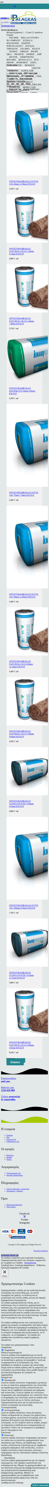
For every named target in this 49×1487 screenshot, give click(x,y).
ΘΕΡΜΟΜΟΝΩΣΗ (8, 26)
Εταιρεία (10, 1135)
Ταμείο (9, 1159)
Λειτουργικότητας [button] (9, 1407)
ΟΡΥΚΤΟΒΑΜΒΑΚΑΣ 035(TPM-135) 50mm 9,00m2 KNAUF (22, 391)
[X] (15, 6)
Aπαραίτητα (9, 1350)
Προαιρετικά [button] (6, 1377)
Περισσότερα (30, 1263)
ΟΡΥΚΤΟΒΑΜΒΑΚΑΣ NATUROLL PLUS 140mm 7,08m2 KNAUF (21, 321)
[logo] (22, 24)
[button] (10, 1255)
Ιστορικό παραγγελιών (15, 1175)
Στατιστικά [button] (5, 1432)
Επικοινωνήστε (8, 1080)
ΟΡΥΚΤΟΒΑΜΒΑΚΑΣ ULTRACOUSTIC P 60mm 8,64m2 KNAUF (21, 804)
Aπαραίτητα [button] (6, 1347)
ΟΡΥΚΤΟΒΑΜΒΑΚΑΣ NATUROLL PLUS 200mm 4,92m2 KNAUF (21, 1045)
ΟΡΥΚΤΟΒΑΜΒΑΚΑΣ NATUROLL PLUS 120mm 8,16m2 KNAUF (21, 251)
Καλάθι (9, 1157)
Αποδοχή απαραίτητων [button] (25, 1265)
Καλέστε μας (8, 1089)
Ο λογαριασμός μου (14, 1173)
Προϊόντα (10, 1155)
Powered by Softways (41, 1251)
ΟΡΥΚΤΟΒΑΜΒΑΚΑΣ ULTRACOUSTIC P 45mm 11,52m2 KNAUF (21, 975)
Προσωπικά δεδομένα (14, 1205)
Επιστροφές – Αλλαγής (15, 1191)
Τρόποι (10, 1098)
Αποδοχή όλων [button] (7, 1265)
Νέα (8, 1137)
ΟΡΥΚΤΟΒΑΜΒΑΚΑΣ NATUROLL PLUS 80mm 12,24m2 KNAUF (21, 664)
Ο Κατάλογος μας (13, 1141)
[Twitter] (24, 1216)
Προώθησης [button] (6, 1455)
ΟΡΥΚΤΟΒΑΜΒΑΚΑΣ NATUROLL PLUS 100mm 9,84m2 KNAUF (21, 734)
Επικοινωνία (11, 1139)
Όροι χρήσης (11, 1207)
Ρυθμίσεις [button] (41, 1265)
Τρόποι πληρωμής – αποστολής (18, 1189)
